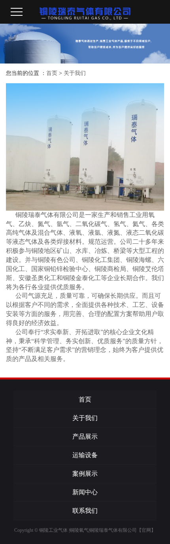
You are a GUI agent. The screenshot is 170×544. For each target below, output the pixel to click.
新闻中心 (85, 492)
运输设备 (85, 455)
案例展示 (85, 473)
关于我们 (75, 73)
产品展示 (85, 436)
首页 (51, 73)
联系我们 (85, 510)
